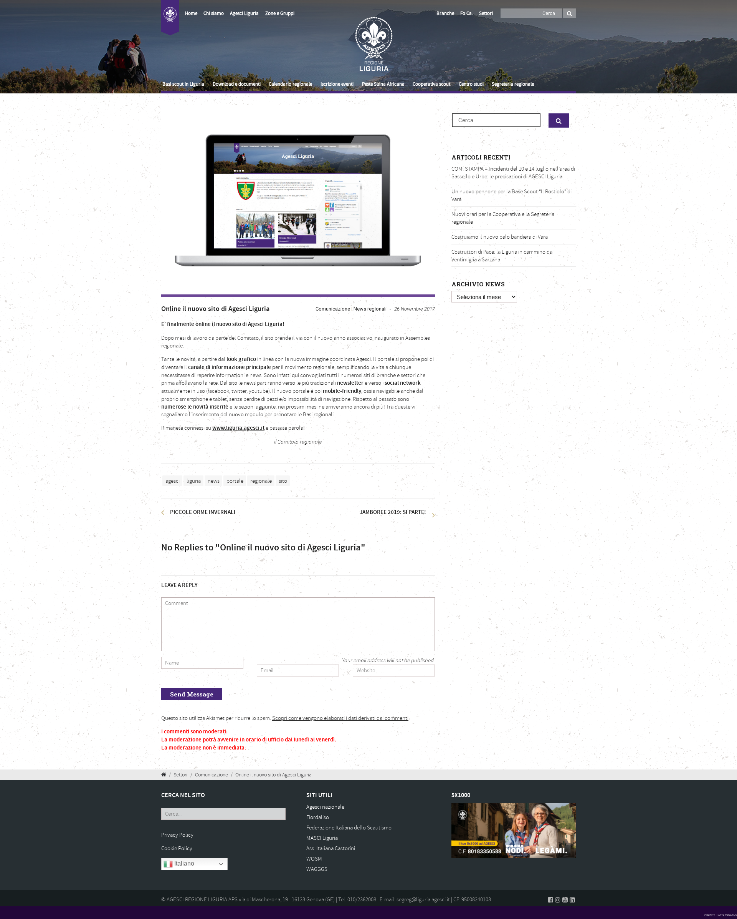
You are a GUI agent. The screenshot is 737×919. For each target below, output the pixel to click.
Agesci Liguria (244, 13)
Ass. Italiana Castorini (330, 848)
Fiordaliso (317, 817)
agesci (172, 480)
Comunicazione (333, 309)
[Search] (569, 13)
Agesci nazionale (325, 807)
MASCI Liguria (322, 838)
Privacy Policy (177, 835)
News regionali (370, 309)
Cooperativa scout (431, 84)
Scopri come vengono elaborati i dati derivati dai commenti (340, 718)
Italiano (183, 863)
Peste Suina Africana (383, 84)
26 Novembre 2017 (414, 309)
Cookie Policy (176, 848)
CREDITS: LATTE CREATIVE (720, 915)
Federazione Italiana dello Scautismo (349, 827)
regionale (261, 480)
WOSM (314, 858)
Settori (486, 13)
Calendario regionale (290, 84)
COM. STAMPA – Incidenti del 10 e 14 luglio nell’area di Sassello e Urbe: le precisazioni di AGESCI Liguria (513, 172)
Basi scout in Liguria (183, 84)
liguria (194, 480)
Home (191, 13)
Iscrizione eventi (337, 84)
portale (234, 480)
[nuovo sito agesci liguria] (298, 200)
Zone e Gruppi (279, 13)
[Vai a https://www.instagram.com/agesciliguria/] (557, 900)
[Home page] (170, 22)
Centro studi (471, 84)
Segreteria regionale (513, 84)
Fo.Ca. (466, 13)
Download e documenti (237, 84)
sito (283, 480)
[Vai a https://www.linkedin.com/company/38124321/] (572, 900)
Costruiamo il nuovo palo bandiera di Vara (499, 237)
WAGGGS (316, 869)
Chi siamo (213, 13)
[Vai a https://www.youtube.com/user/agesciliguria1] (565, 900)
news (214, 480)
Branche (445, 13)
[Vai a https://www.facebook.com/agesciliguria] (550, 900)
